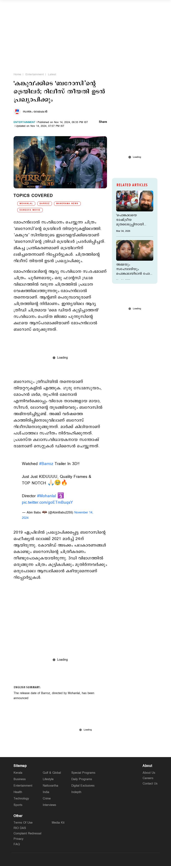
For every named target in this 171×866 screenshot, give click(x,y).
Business (20, 779)
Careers (148, 778)
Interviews (49, 805)
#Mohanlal (46, 496)
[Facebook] (95, 859)
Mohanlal (26, 203)
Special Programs (83, 773)
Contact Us (150, 783)
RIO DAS (20, 828)
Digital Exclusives (82, 785)
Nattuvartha (50, 785)
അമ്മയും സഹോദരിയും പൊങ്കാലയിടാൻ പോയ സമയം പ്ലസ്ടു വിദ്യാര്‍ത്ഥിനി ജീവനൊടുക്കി (134, 269)
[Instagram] (85, 859)
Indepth (76, 792)
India (46, 792)
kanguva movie (30, 210)
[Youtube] (105, 859)
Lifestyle (48, 779)
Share (103, 122)
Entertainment (34, 74)
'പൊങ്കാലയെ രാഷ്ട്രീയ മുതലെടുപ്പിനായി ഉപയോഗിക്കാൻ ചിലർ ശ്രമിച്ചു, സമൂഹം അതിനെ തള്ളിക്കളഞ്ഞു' (134, 220)
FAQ (17, 844)
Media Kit (58, 822)
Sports (18, 805)
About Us (149, 773)
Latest (52, 74)
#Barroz (46, 464)
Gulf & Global (52, 773)
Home (17, 74)
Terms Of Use (23, 822)
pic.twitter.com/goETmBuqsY (47, 502)
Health (18, 792)
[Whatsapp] (66, 859)
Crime (47, 798)
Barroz (45, 203)
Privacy (18, 839)
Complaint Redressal (27, 833)
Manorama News (67, 203)
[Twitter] (75, 859)
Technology (21, 798)
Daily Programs (81, 779)
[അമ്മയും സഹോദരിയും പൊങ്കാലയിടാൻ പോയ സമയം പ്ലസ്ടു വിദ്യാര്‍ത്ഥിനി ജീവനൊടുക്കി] (134, 250)
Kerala (18, 773)
